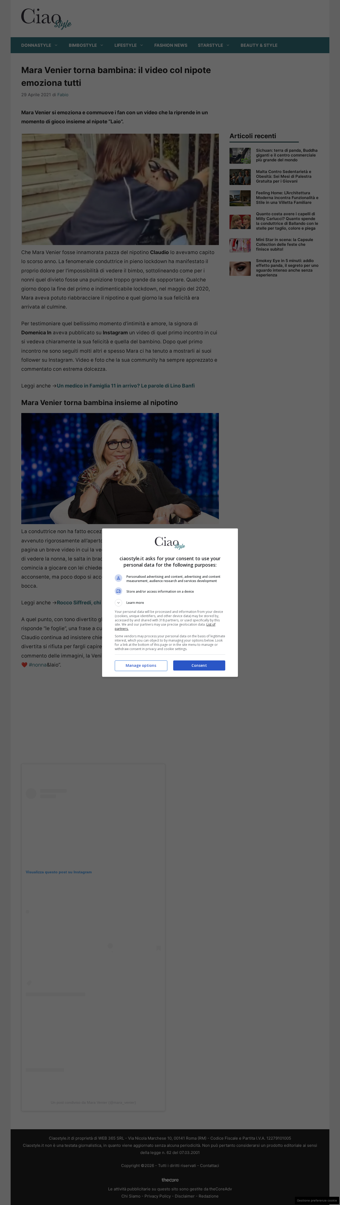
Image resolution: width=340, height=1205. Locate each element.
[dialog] (170, 602)
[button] (170, 602)
